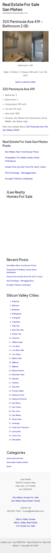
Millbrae (15, 362)
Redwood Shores (19, 399)
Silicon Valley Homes (25, 519)
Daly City (16, 326)
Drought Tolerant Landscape (19, 285)
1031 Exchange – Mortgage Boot (20, 281)
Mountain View (18, 374)
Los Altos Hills (18, 350)
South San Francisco (20, 427)
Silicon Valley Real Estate (25, 522)
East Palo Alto (18, 330)
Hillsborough (17, 342)
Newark (15, 379)
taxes (9, 466)
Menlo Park (17, 358)
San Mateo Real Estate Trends (25, 501)
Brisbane (15, 310)
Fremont (15, 338)
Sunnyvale (16, 431)
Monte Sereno (18, 371)
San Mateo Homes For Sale (25, 497)
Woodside (16, 440)
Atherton (15, 301)
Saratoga (16, 423)
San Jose (16, 411)
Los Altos (16, 346)
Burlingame (16, 314)
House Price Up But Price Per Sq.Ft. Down (24, 277)
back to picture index (25, 82)
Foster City (16, 334)
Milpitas (15, 366)
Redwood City (18, 395)
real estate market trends (17, 462)
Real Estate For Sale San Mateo (20, 7)
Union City (16, 435)
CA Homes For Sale (25, 526)
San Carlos (16, 407)
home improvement (15, 458)
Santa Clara (17, 419)
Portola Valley (18, 391)
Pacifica (15, 383)
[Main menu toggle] (46, 8)
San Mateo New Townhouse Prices (21, 265)
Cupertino (16, 322)
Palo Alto (15, 387)
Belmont (15, 305)
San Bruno (16, 403)
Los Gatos (16, 354)
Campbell (16, 318)
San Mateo (16, 415)
